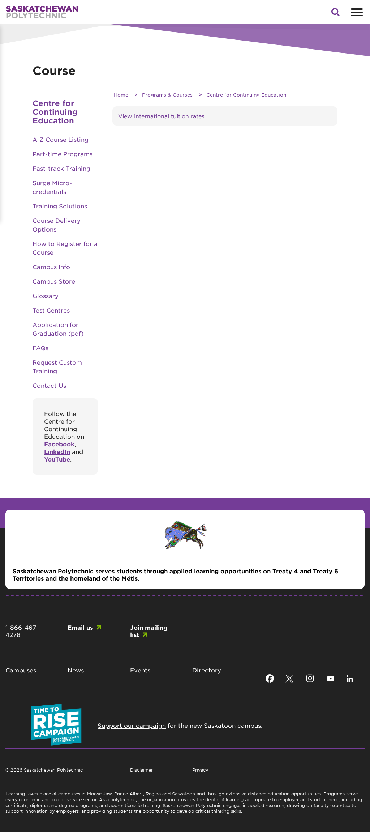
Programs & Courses (167, 95)
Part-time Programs (62, 153)
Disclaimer (141, 770)
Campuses (20, 670)
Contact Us (49, 385)
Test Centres (51, 310)
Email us (80, 627)
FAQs (40, 347)
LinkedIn (57, 451)
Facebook (59, 443)
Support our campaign (132, 725)
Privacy (200, 770)
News (76, 670)
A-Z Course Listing (61, 139)
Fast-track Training (61, 168)
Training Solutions (60, 205)
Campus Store (54, 281)
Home (121, 95)
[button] (335, 14)
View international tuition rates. (162, 116)
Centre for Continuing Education (246, 95)
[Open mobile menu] (356, 12)
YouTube (57, 459)
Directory (206, 670)
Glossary (46, 295)
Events (140, 670)
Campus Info (51, 266)
